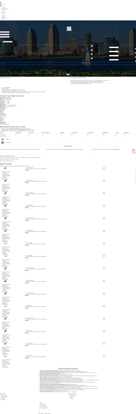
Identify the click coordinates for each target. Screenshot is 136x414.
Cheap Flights (4, 395)
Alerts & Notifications (5, 9)
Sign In (3, 6)
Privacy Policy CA (43, 405)
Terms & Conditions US (44, 407)
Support (3, 10)
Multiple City (69, 30)
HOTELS (3, 12)
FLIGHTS (3, 11)
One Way (69, 28)
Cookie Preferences (43, 406)
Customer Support (3, 4)
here (67, 391)
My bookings (4, 8)
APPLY (68, 74)
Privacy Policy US (43, 403)
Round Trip (69, 27)
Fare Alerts (68, 149)
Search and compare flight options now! (6, 160)
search (38, 91)
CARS (3, 13)
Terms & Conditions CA (44, 408)
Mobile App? (117, 149)
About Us (41, 402)
